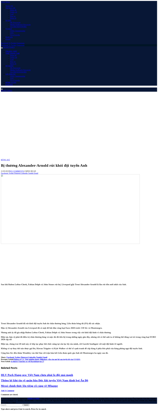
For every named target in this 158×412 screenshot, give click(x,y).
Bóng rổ (13, 18)
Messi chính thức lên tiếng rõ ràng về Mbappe (29, 385)
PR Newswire (15, 22)
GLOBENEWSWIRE (18, 27)
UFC (12, 33)
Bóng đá (13, 10)
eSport (8, 39)
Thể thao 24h (10, 8)
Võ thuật (9, 29)
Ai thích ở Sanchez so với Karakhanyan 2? (27, 361)
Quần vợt (13, 12)
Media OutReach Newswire (20, 25)
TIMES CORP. (34, 398)
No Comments (17, 171)
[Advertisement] (79, 109)
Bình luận (9, 37)
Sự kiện (8, 20)
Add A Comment (7, 391)
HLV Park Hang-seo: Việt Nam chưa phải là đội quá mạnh (37, 374)
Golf (12, 14)
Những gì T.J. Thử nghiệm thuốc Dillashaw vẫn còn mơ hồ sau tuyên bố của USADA (46, 359)
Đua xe (12, 16)
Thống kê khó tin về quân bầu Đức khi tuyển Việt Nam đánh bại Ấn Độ (44, 380)
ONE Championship (17, 31)
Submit (26, 405)
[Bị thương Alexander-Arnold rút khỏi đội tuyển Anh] (70, 282)
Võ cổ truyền (15, 35)
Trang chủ (9, 6)
